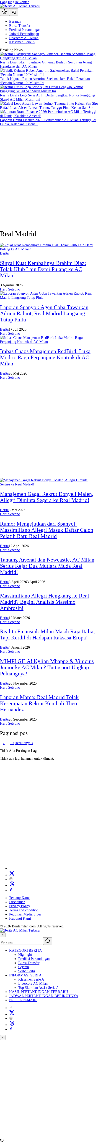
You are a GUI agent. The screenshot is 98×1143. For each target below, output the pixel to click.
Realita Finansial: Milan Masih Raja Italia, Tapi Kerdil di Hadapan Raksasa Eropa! (47, 634)
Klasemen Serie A (31, 979)
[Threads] (12, 885)
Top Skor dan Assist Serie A (38, 988)
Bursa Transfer (28, 963)
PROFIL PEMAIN (23, 1000)
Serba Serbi (26, 971)
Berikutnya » (24, 743)
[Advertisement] (49, 175)
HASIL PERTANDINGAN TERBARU (38, 992)
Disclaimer (17, 902)
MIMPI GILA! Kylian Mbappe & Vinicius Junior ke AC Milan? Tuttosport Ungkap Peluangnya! (47, 667)
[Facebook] (11, 868)
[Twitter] (12, 875)
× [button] (3, 935)
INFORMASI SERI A (25, 975)
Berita (4, 253)
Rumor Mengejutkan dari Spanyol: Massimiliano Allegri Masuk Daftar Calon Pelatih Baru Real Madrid (46, 530)
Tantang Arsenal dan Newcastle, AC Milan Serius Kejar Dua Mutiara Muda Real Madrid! (47, 566)
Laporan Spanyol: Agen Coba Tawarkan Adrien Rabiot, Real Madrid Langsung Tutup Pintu (44, 313)
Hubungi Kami (20, 918)
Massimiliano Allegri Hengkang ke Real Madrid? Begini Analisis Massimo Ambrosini (44, 602)
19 (12, 743)
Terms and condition (24, 910)
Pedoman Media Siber (25, 914)
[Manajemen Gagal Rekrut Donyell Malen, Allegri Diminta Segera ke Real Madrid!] (49, 484)
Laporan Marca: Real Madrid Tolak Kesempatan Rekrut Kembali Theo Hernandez (39, 703)
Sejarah (23, 967)
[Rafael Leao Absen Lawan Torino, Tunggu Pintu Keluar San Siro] (49, 103)
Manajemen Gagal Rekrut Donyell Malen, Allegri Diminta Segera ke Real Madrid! (46, 497)
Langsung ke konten (14, 2)
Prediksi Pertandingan (34, 959)
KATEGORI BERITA (25, 950)
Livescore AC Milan (33, 983)
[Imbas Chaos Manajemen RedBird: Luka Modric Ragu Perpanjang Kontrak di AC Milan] (49, 342)
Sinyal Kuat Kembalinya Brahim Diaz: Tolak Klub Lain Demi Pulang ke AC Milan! (43, 269)
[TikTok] (11, 890)
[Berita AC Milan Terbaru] (20, 6)
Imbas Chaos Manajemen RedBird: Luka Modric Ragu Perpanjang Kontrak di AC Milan (45, 357)
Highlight (25, 955)
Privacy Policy (19, 906)
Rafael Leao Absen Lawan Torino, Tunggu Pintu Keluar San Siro (47, 108)
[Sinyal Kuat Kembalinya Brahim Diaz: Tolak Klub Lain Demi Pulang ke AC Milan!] (49, 249)
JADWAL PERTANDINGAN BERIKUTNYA (43, 996)
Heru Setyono (10, 289)
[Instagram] (11, 879)
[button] (4, 12)
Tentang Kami (19, 898)
